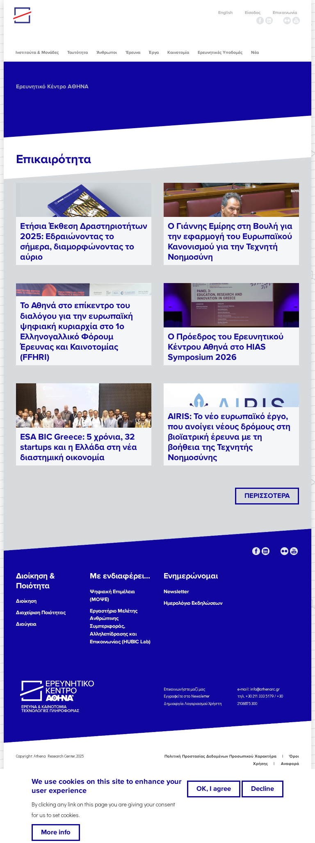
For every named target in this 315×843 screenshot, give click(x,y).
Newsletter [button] (176, 591)
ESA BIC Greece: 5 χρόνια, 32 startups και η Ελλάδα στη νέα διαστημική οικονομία (78, 447)
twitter (278, 20)
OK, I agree (213, 789)
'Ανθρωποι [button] (106, 52)
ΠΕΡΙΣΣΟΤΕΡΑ (267, 496)
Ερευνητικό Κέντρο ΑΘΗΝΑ (52, 86)
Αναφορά (290, 763)
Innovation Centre (58, 15)
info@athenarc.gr (265, 688)
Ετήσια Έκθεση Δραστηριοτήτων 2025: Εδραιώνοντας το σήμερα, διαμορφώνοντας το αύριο (83, 242)
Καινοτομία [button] (178, 52)
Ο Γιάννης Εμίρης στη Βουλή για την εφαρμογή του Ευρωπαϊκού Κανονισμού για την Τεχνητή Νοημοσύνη (230, 242)
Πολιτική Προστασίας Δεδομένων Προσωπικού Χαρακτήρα (220, 756)
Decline (262, 789)
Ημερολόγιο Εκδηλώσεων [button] (193, 603)
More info (56, 832)
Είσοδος (252, 12)
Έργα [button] (154, 52)
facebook (260, 20)
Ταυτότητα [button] (77, 52)
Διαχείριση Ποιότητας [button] (41, 612)
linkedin (269, 20)
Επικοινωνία (285, 12)
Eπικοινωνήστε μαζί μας (184, 688)
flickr (287, 20)
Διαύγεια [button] (26, 624)
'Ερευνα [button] (133, 52)
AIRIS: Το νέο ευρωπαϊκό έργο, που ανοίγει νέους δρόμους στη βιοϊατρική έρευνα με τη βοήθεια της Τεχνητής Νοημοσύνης (229, 437)
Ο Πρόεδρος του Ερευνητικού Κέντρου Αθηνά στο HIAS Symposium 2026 (225, 347)
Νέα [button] (255, 52)
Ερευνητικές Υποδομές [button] (220, 52)
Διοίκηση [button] (26, 601)
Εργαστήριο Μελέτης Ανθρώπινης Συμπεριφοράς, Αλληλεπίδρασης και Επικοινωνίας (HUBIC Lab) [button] (120, 626)
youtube (296, 20)
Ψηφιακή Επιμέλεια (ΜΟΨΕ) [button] (112, 595)
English (225, 12)
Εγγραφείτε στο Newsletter (187, 696)
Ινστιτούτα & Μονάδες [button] (37, 52)
